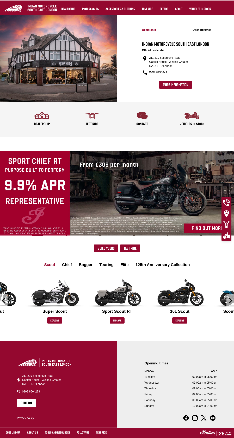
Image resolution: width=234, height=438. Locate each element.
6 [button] (184, 235)
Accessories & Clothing (120, 8)
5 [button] (151, 235)
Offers (164, 8)
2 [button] (50, 235)
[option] (117, 193)
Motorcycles (90, 8)
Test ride (101, 432)
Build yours (106, 249)
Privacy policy (25, 418)
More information (175, 85)
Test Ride (130, 249)
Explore (54, 321)
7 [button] (218, 235)
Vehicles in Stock (200, 8)
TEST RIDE (147, 8)
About (178, 8)
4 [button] (117, 235)
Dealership (68, 8)
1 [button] (16, 235)
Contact (26, 403)
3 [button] (83, 235)
